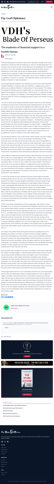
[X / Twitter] (5, 2)
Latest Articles (4, 449)
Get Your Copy (27, 394)
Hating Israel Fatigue (8, 410)
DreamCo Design (42, 481)
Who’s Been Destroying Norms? (10, 413)
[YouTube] (8, 2)
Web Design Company (34, 481)
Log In (6, 327)
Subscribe (49, 1)
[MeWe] (10, 297)
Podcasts (3, 453)
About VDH (3, 447)
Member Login (4, 462)
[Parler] (6, 297)
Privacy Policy (4, 472)
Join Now (27, 356)
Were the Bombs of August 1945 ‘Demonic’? (13, 408)
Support (3, 466)
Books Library (4, 451)
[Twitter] (2, 297)
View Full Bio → (14, 308)
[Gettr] (8, 297)
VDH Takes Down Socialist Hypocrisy (11, 416)
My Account (3, 464)
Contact (3, 474)
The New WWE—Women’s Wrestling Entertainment (15, 405)
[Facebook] (2, 2)
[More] (12, 297)
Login (42, 1)
